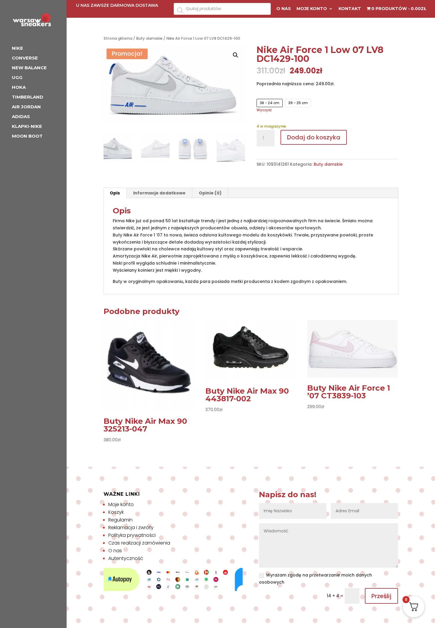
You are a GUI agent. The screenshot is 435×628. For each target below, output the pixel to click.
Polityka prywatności (132, 535)
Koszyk (116, 512)
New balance (29, 68)
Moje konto (312, 9)
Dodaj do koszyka (313, 137)
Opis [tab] (115, 193)
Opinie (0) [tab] (210, 193)
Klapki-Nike (27, 126)
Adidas (21, 117)
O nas (283, 9)
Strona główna (118, 38)
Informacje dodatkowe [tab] (159, 193)
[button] (235, 55)
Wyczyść (264, 110)
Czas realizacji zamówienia (139, 543)
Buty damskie (149, 38)
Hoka (19, 87)
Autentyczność (125, 558)
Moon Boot (27, 136)
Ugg (17, 77)
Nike (17, 48)
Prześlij (381, 596)
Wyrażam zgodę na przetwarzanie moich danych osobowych (315, 578)
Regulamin (120, 519)
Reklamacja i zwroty (131, 527)
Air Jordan (26, 107)
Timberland (27, 97)
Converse (25, 58)
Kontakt (350, 9)
